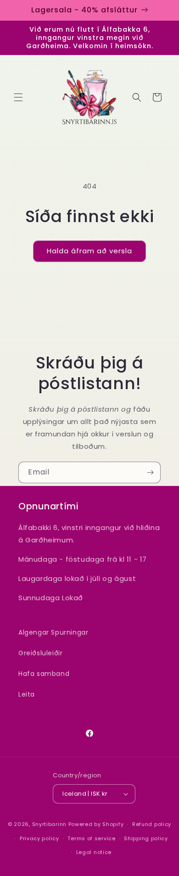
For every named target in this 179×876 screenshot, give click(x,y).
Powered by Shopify (96, 824)
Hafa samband (43, 673)
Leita (26, 694)
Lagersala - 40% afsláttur (84, 10)
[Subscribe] (150, 472)
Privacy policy (39, 838)
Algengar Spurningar (53, 632)
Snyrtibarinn (49, 824)
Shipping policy (146, 838)
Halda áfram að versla (89, 251)
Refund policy (151, 824)
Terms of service (91, 838)
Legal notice (94, 852)
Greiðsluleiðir (40, 653)
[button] (18, 97)
